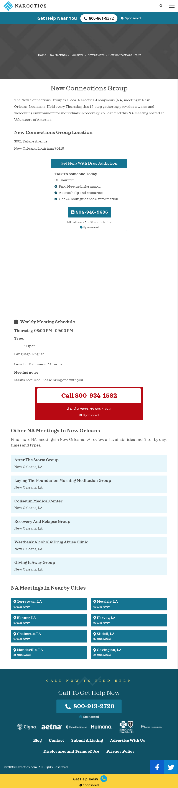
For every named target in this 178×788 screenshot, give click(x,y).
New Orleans (95, 55)
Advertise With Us (127, 740)
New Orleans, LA (75, 439)
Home (42, 55)
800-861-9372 (101, 18)
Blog (37, 740)
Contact (56, 740)
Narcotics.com (26, 767)
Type (18, 338)
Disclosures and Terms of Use (71, 751)
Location (20, 364)
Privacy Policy (120, 751)
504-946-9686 (91, 212)
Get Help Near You (57, 18)
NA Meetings (58, 55)
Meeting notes (26, 372)
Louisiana (77, 55)
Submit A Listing (87, 740)
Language (22, 354)
